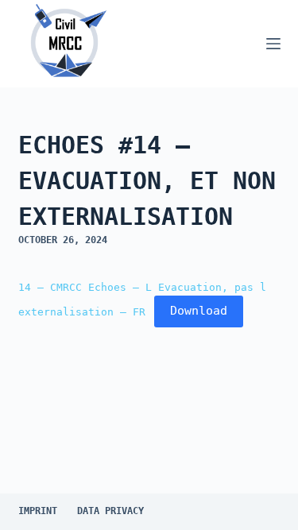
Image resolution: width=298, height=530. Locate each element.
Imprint (37, 510)
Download (198, 311)
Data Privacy (110, 510)
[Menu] (273, 44)
